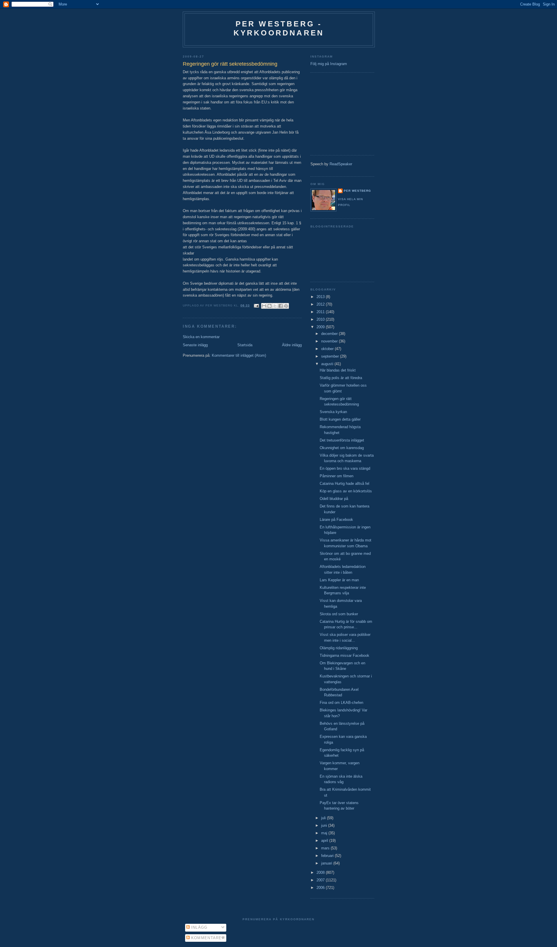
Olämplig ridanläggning (339, 648)
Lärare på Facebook (336, 519)
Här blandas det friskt (338, 370)
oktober (328, 349)
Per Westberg (357, 190)
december (330, 333)
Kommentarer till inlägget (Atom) (239, 355)
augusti (327, 364)
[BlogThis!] (269, 306)
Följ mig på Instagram (328, 64)
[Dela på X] (275, 306)
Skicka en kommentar (201, 337)
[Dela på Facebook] (280, 306)
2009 (321, 327)
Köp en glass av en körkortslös (346, 491)
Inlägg (199, 927)
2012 (321, 304)
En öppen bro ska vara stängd (345, 468)
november (330, 341)
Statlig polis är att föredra (341, 378)
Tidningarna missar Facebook (344, 655)
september (330, 356)
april (325, 840)
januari (327, 863)
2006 (321, 887)
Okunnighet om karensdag (342, 448)
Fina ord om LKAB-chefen (341, 702)
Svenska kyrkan (333, 412)
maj (324, 833)
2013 (321, 297)
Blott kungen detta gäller (340, 419)
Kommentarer (207, 938)
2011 (321, 312)
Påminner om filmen (336, 476)
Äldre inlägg (292, 345)
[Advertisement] (327, 113)
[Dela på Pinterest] (286, 306)
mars (326, 848)
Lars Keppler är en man (339, 580)
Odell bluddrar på (334, 498)
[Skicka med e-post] (264, 306)
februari (328, 855)
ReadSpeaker (341, 164)
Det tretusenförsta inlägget (342, 440)
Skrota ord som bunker (339, 614)
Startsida (244, 345)
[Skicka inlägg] (256, 305)
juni (324, 825)
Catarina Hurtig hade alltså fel (344, 483)
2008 (321, 872)
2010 (321, 319)
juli (324, 818)
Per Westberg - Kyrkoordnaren (279, 28)
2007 (321, 880)
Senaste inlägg (195, 345)
